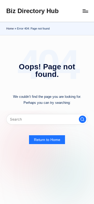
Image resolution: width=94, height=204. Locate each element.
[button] (82, 119)
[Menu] (85, 10)
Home (10, 28)
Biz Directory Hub (32, 10)
